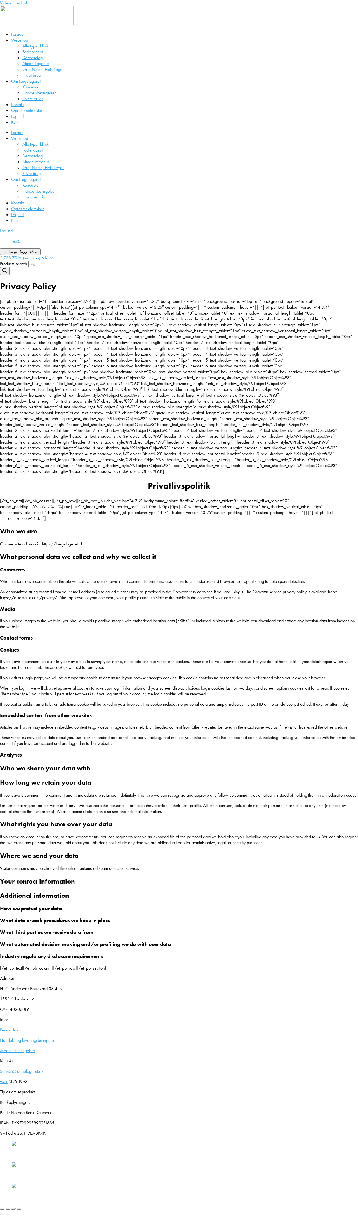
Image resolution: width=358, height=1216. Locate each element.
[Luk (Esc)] (19, 1209)
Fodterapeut (32, 52)
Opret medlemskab (27, 110)
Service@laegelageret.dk (21, 1071)
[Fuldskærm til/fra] (8, 1209)
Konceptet (30, 87)
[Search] (5, 271)
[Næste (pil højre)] (8, 1214)
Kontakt (17, 104)
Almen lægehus (35, 63)
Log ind (17, 116)
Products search (14, 264)
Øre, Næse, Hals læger (43, 69)
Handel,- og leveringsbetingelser (28, 1040)
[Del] (13, 1209)
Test (14, 241)
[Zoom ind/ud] (2, 1209)
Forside (17, 34)
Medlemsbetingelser (17, 1051)
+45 (4, 1082)
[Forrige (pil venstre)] (2, 1214)
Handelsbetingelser (39, 93)
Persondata (9, 1030)
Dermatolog (32, 58)
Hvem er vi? (32, 99)
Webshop (19, 40)
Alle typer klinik (35, 46)
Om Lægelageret (26, 81)
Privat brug (31, 75)
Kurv (15, 122)
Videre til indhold (14, 3)
